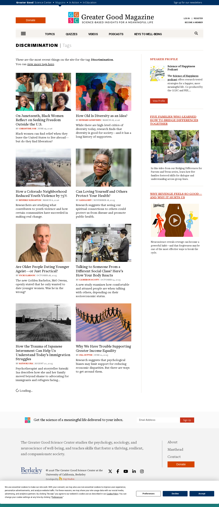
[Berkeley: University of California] (31, 470)
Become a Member (194, 22)
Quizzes (71, 34)
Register (198, 18)
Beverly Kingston (30, 200)
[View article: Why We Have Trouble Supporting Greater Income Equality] (103, 322)
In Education (89, 2)
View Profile (159, 100)
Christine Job (27, 128)
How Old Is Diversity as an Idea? (101, 115)
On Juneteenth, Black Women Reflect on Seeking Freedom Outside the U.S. (39, 119)
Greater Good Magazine (111, 17)
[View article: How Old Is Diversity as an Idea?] (103, 91)
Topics (50, 34)
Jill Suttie (85, 354)
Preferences (149, 494)
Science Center (43, 2)
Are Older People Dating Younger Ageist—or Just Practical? (42, 268)
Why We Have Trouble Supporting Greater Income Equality (103, 348)
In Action (74, 2)
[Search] (196, 33)
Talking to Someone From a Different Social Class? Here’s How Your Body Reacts (99, 270)
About (172, 441)
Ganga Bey (85, 200)
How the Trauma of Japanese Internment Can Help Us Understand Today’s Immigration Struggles (43, 352)
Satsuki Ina (26, 363)
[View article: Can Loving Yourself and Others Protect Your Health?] (103, 167)
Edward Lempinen (90, 120)
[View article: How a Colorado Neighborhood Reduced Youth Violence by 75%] (43, 167)
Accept (201, 494)
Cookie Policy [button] (112, 494)
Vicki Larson (27, 275)
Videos (93, 34)
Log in (187, 18)
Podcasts (116, 34)
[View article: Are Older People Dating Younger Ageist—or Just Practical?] (43, 242)
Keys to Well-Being (148, 34)
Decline (175, 494)
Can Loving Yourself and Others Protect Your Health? (101, 193)
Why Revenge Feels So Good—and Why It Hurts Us (176, 195)
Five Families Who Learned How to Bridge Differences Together (174, 120)
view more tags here (40, 64)
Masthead (175, 449)
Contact (174, 456)
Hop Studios (68, 478)
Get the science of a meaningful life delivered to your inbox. (78, 419)
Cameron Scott (89, 279)
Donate (30, 20)
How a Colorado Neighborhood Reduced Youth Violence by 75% (41, 193)
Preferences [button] (57, 497)
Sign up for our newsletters (188, 2)
